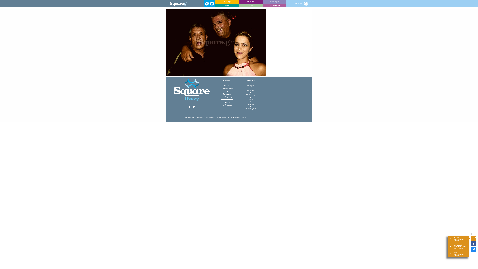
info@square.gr (227, 97)
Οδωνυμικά (250, 90)
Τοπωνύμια (250, 104)
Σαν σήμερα (250, 86)
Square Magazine (250, 109)
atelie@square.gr (227, 105)
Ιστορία (251, 99)
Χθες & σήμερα (251, 95)
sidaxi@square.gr (227, 89)
